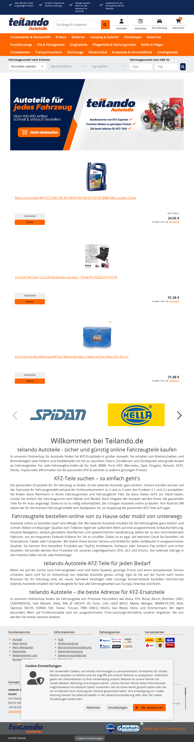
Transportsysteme (48, 52)
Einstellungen (118, 707)
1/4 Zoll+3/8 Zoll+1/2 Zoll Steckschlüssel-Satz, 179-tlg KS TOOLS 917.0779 (66, 277)
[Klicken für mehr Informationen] (174, 59)
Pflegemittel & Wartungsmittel (114, 45)
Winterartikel (97, 52)
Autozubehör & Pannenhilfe (30, 37)
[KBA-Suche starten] (183, 66)
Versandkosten (174, 222)
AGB (60, 639)
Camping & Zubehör (104, 37)
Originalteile (78, 45)
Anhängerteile (167, 52)
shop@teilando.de (19, 711)
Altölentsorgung (68, 643)
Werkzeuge (75, 52)
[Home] (28, 24)
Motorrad (154, 37)
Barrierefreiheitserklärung (74, 647)
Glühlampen (133, 37)
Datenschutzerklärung (72, 655)
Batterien (78, 37)
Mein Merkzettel (23, 647)
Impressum (65, 659)
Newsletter (19, 651)
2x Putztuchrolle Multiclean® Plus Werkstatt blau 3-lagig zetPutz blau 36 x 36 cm (71, 357)
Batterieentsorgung (70, 651)
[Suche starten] (105, 24)
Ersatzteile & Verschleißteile (132, 52)
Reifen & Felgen (152, 45)
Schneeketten (20, 52)
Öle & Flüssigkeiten (51, 45)
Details (30, 222)
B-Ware (61, 37)
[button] (58, 414)
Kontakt (17, 639)
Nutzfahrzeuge (21, 45)
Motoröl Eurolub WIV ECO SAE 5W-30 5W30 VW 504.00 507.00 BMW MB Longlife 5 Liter (75, 198)
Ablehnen (93, 707)
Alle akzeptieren (151, 707)
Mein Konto (20, 643)
